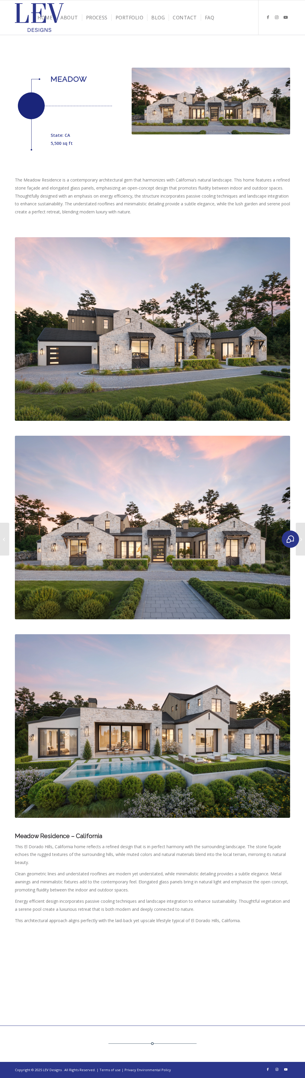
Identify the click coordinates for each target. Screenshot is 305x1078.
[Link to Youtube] (285, 17)
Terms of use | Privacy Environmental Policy (135, 1070)
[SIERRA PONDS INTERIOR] (300, 539)
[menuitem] (45, 17)
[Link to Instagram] (276, 17)
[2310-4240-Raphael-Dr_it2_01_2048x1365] (152, 329)
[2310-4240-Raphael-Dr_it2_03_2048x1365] (211, 101)
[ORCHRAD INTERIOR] (4, 539)
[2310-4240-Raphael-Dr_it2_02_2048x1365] (152, 726)
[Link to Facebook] (267, 17)
